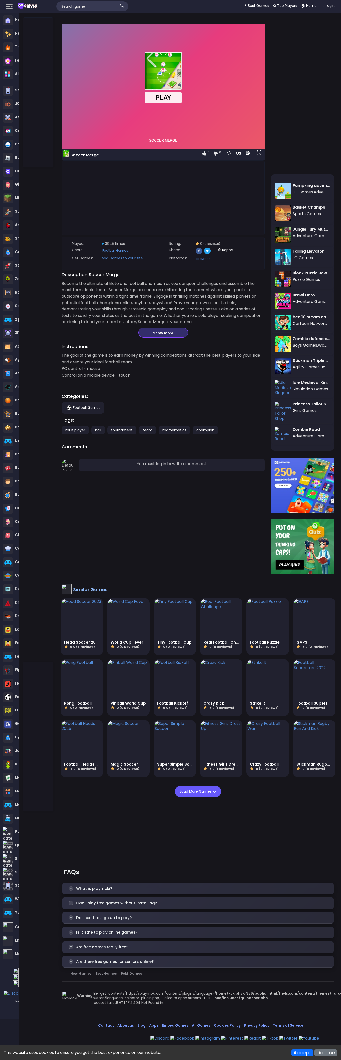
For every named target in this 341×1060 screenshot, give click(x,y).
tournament (122, 430)
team (147, 430)
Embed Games (175, 1025)
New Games (80, 973)
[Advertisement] (38, 93)
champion (205, 430)
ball (98, 430)
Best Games (106, 973)
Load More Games (196, 791)
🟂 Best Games (256, 5)
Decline (325, 1052)
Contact (106, 1025)
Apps (154, 1025)
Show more (163, 333)
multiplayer (75, 430)
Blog (141, 1025)
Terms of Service (288, 1025)
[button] (260, 153)
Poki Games (131, 973)
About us (125, 1025)
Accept (302, 1052)
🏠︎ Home (309, 5)
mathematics (174, 430)
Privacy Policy (256, 1025)
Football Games (115, 250)
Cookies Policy (227, 1025)
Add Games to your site (122, 258)
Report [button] (227, 249)
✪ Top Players (285, 5)
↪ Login (328, 5)
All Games (201, 1025)
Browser (203, 258)
